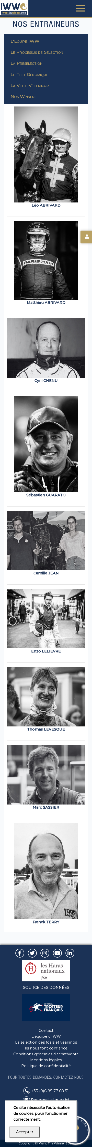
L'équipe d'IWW (46, 1036)
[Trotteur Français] (46, 1007)
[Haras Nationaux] (46, 970)
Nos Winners (23, 96)
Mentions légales (46, 1060)
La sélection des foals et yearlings (46, 1042)
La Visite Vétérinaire (30, 85)
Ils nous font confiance (46, 1048)
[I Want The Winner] (14, 7)
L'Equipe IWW (24, 41)
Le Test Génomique (29, 74)
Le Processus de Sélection (36, 52)
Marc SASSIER (46, 807)
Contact (46, 1030)
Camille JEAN (46, 573)
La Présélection (26, 63)
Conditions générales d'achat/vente (46, 1054)
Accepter (24, 1132)
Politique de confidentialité (46, 1066)
